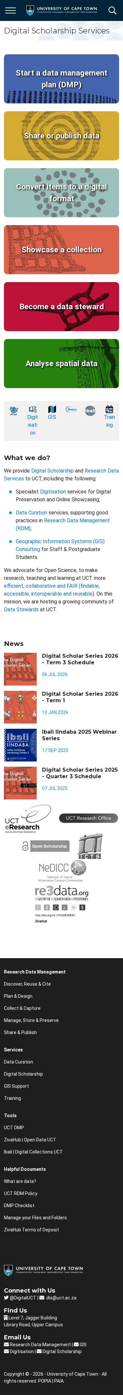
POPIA (44, 1381)
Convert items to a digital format (61, 192)
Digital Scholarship (52, 471)
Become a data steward (61, 306)
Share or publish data (61, 135)
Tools (10, 1115)
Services (13, 1049)
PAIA (59, 1381)
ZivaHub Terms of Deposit (31, 1229)
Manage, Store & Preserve (31, 1020)
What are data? (20, 1181)
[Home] (43, 1270)
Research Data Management (40, 1344)
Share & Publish (20, 1032)
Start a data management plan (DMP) (61, 78)
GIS (52, 417)
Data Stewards (21, 609)
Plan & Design (18, 996)
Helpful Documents (25, 1169)
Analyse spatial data (61, 363)
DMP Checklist (19, 1205)
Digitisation (32, 425)
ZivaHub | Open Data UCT (30, 1139)
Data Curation (31, 513)
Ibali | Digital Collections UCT (33, 1151)
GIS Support (16, 1086)
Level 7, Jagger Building (33, 1317)
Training (12, 1098)
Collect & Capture (22, 1008)
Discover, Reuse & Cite (27, 984)
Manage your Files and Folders (35, 1217)
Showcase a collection (62, 249)
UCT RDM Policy (20, 1193)
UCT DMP (14, 1127)
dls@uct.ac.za (60, 1297)
